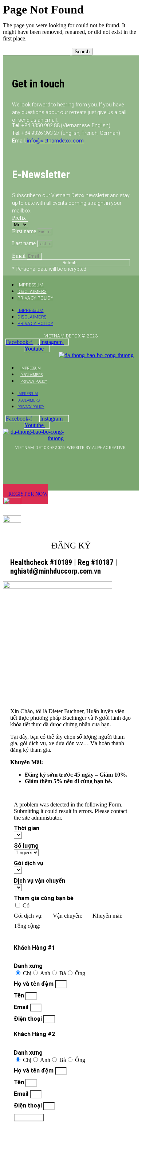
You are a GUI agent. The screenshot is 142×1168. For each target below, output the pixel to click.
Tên (19, 995)
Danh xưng (28, 965)
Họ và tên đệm (34, 983)
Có (26, 905)
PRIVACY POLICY (35, 298)
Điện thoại (28, 1018)
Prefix (19, 218)
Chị (27, 973)
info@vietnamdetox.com (55, 141)
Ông (80, 973)
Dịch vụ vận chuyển (39, 880)
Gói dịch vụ (28, 863)
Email (19, 256)
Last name (24, 243)
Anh (45, 973)
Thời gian (26, 828)
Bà (62, 973)
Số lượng (26, 845)
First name (25, 231)
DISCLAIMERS (32, 291)
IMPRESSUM (30, 285)
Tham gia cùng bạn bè (44, 898)
